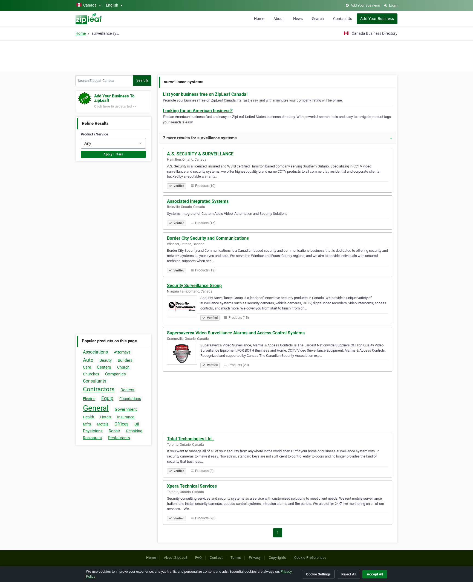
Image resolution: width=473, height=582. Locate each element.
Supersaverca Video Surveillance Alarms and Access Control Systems (236, 332)
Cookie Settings (318, 574)
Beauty (105, 360)
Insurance (125, 417)
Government (126, 409)
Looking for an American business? (198, 110)
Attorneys (122, 352)
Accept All (375, 574)
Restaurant (92, 438)
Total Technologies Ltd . (190, 438)
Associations (95, 352)
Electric (89, 398)
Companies (115, 374)
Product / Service (94, 134)
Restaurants (119, 437)
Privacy (255, 557)
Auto (88, 360)
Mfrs (87, 424)
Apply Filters (113, 154)
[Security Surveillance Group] (183, 307)
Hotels (105, 417)
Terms (235, 557)
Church (123, 367)
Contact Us (342, 18)
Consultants (94, 381)
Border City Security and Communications (208, 238)
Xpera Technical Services (192, 486)
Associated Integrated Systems (198, 201)
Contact (216, 557)
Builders (125, 360)
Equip (107, 398)
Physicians (93, 430)
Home (259, 18)
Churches (91, 374)
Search (318, 18)
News (298, 18)
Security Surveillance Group (194, 285)
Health (88, 417)
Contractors (98, 389)
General (96, 408)
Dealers (127, 389)
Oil (136, 424)
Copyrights (277, 557)
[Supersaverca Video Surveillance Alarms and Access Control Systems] (183, 354)
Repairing (134, 431)
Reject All (348, 574)
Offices (121, 424)
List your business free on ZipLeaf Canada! (205, 94)
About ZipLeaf (175, 557)
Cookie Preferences (310, 557)
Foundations (130, 398)
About (278, 18)
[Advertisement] (236, 55)
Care (87, 367)
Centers (104, 367)
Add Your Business (377, 18)
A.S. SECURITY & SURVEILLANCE (200, 154)
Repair (114, 430)
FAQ (198, 557)
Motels (102, 424)
